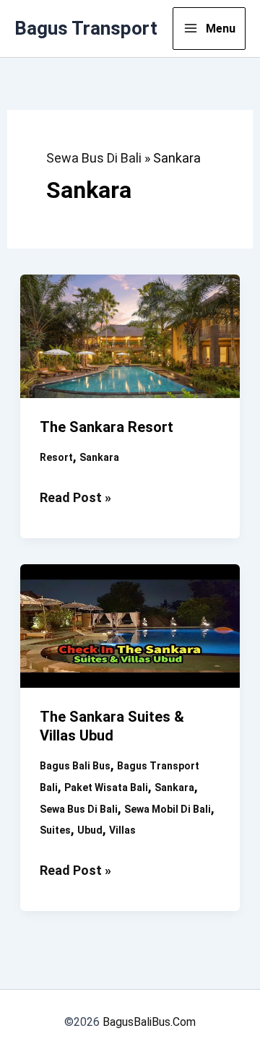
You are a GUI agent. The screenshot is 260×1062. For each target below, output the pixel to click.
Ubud (90, 830)
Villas (122, 830)
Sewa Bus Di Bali (94, 157)
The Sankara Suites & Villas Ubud (112, 726)
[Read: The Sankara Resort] (130, 334)
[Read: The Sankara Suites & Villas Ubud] (130, 624)
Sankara (99, 457)
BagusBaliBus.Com (149, 1022)
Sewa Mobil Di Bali (167, 809)
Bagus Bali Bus (75, 766)
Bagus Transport (85, 28)
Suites (55, 830)
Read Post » (75, 499)
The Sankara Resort (106, 427)
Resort (56, 457)
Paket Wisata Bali (106, 787)
